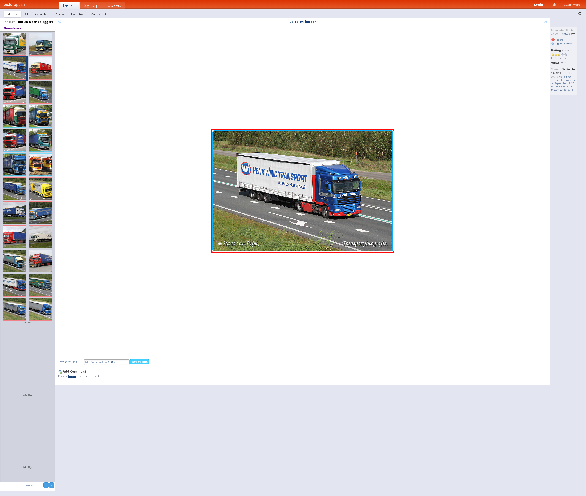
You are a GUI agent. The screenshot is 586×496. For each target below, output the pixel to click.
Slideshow (27, 485)
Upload (114, 5)
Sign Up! (91, 5)
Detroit (69, 5)
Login (538, 5)
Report (559, 39)
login (72, 376)
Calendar (41, 14)
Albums (12, 14)
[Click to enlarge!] (302, 191)
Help (553, 5)
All (26, 14)
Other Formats (563, 44)
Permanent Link (67, 362)
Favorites (77, 14)
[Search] (580, 13)
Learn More (572, 5)
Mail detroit (98, 14)
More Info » (565, 76)
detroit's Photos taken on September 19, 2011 (564, 81)
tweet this (139, 362)
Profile (59, 14)
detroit (568, 33)
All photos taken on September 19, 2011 (562, 88)
